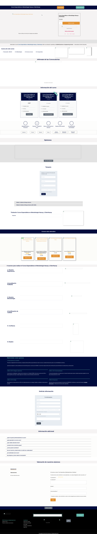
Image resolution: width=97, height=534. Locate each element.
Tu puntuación (53, 477)
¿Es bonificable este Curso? (13, 452)
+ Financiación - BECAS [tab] (7, 51)
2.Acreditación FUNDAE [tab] (11, 283)
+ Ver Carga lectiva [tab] (39, 51)
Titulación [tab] (14, 215)
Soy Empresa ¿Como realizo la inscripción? (16, 455)
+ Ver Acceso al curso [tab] (29, 51)
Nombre (52, 486)
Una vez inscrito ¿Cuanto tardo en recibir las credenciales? (20, 450)
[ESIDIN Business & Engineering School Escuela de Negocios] (49, 3)
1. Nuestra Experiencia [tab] (10, 270)
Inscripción (29, 114)
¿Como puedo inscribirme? (13, 447)
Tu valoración (53, 479)
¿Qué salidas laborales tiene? (13, 442)
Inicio (41, 2)
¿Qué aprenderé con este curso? (14, 440)
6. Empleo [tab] (10, 342)
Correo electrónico (54, 491)
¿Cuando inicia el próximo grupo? (14, 445)
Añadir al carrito (71, 23)
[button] (42, 15)
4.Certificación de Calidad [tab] (12, 311)
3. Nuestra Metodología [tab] (11, 297)
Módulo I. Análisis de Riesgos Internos (23, 202)
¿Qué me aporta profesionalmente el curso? (16, 437)
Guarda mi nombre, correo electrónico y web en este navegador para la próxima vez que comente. (68, 496)
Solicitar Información (48, 114)
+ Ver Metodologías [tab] (18, 51)
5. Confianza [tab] (11, 326)
